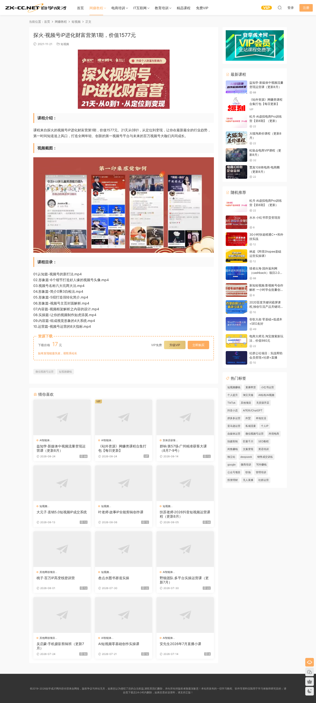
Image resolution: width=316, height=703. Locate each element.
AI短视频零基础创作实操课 (118, 644)
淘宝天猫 (248, 395)
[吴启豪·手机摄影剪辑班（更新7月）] (62, 615)
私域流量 (250, 425)
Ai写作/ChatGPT (252, 410)
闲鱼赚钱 (232, 449)
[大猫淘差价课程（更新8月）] (236, 138)
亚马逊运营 (233, 425)
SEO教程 (263, 441)
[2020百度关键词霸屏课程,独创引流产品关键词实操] (236, 307)
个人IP (264, 425)
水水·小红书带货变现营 (264, 217)
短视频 (65, 44)
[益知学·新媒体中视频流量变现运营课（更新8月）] (62, 417)
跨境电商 (274, 433)
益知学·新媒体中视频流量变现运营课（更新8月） (61, 448)
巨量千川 (248, 441)
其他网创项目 (47, 572)
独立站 (231, 456)
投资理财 (232, 480)
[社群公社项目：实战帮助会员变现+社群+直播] (236, 358)
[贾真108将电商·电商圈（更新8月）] (236, 172)
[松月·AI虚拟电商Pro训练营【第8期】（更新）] (236, 121)
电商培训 (118, 8)
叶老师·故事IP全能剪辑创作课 (120, 512)
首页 (80, 8)
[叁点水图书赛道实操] (123, 549)
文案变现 (248, 449)
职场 (248, 472)
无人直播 (248, 480)
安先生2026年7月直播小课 (180, 644)
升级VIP (174, 345)
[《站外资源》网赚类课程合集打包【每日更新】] (123, 417)
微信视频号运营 (44, 371)
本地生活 (261, 418)
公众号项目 (233, 472)
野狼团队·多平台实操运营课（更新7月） (184, 580)
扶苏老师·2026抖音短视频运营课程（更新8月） (185, 514)
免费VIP (202, 8)
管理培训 (261, 472)
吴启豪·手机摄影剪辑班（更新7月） (60, 646)
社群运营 (263, 480)
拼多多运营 (233, 418)
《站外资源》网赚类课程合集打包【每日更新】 (122, 448)
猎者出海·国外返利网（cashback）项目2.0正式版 (266, 273)
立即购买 (198, 345)
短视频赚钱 (65, 371)
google (231, 464)
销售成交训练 (265, 456)
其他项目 (246, 402)
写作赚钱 (261, 464)
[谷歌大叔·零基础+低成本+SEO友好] (236, 324)
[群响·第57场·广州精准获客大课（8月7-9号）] (185, 417)
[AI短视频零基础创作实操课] (123, 615)
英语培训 (263, 449)
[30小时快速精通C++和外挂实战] (236, 239)
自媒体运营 (233, 433)
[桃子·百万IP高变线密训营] (62, 549)
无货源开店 (262, 402)
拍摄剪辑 (232, 441)
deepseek (246, 456)
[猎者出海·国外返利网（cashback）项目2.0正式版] (236, 273)
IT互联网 (140, 8)
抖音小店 (232, 410)
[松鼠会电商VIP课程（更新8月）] (236, 155)
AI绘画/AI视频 (266, 395)
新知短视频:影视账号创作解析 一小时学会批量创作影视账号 (266, 289)
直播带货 (250, 387)
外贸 (248, 418)
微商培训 (246, 464)
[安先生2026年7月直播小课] (185, 615)
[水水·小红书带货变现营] (236, 222)
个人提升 (232, 395)
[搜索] (280, 7)
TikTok (231, 402)
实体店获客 (169, 440)
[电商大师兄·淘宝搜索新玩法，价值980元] (236, 341)
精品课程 (183, 8)
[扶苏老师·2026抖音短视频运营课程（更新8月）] (185, 483)
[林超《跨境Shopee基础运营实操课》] (236, 256)
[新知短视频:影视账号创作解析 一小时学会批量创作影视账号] (236, 290)
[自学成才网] (35, 7)
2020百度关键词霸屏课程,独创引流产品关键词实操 (266, 306)
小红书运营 (267, 387)
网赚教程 (96, 8)
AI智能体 (45, 440)
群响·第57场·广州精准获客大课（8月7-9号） (183, 448)
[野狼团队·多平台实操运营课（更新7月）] (185, 549)
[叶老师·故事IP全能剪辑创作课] (123, 483)
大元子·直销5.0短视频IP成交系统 (62, 512)
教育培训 (162, 8)
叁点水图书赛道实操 (113, 578)
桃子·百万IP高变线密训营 (56, 578)
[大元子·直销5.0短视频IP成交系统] (62, 483)
